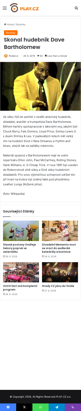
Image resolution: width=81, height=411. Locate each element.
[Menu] (5, 9)
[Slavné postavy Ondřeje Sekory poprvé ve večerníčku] (21, 231)
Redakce (13, 55)
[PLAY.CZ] (24, 8)
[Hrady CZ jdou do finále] (60, 272)
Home (10, 24)
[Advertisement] (40, 343)
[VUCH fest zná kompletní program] (21, 272)
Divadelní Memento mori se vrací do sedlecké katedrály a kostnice (59, 248)
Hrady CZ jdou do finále (58, 286)
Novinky (20, 24)
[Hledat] (76, 9)
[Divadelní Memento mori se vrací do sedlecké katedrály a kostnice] (60, 231)
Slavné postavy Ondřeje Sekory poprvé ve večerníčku (19, 248)
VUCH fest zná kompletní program (20, 287)
